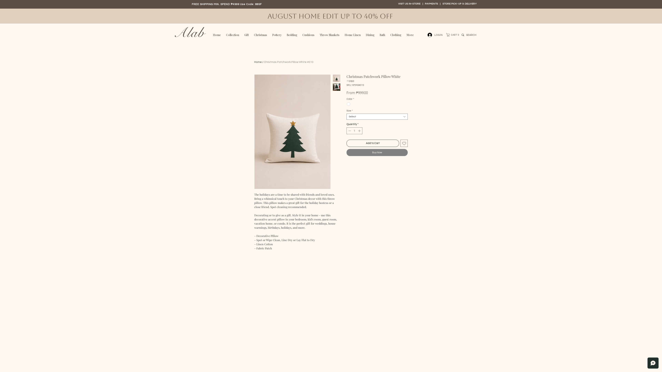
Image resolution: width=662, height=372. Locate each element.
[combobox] (377, 117)
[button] (451, 35)
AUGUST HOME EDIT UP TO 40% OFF (331, 16)
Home (258, 62)
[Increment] (359, 131)
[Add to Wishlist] (404, 143)
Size (350, 111)
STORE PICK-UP (452, 4)
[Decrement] (349, 131)
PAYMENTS (432, 4)
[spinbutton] (354, 131)
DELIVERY (471, 4)
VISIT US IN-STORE (409, 4)
